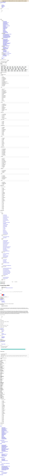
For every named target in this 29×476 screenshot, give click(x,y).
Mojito (3, 401)
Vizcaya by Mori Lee (5, 278)
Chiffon (3, 138)
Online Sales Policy (4, 334)
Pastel (3, 124)
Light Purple (3, 197)
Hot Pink (3, 199)
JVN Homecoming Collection (6, 273)
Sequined (3, 143)
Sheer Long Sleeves (4, 177)
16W (6, 69)
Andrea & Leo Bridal (5, 240)
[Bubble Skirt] (2, 367)
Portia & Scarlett (5, 231)
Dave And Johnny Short (6, 269)
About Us (3, 333)
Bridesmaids (3, 77)
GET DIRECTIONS (2, 341)
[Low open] (2, 372)
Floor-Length (3, 151)
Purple (3, 408)
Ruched (3, 110)
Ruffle (3, 133)
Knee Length (3, 152)
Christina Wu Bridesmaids (6, 253)
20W (13, 69)
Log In (2, 7)
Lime (3, 403)
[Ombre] (1, 375)
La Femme (4, 228)
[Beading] (2, 377)
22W (16, 69)
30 (24, 355)
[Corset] (2, 369)
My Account (3, 5)
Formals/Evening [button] (2, 457)
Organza (3, 142)
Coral (3, 203)
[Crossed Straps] (2, 371)
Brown (3, 206)
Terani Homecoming (5, 274)
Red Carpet (3, 85)
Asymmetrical (4, 149)
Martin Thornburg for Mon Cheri (7, 246)
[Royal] (3, 294)
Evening (3, 80)
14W (3, 69)
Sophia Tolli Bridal (4, 450)
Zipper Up (3, 117)
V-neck (3, 167)
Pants (3, 94)
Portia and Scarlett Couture (6, 236)
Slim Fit (3, 172)
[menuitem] (15, 5)
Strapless (3, 184)
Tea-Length (3, 154)
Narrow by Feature (3, 74)
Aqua (3, 191)
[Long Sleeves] (2, 393)
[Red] (2, 294)
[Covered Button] (2, 370)
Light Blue (3, 405)
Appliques (3, 127)
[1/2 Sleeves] (2, 392)
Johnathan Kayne (5, 225)
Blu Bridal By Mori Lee (5, 243)
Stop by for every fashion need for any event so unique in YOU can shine (14, 0)
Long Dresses (3, 93)
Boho (3, 89)
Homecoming (3, 82)
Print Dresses (3, 95)
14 (13, 355)
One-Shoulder (4, 162)
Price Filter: (2, 62)
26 (16, 68)
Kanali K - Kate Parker (5, 255)
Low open (3, 116)
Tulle (3, 145)
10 (10, 355)
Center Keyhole (4, 105)
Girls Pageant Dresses (4, 81)
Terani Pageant (4, 237)
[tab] (15, 223)
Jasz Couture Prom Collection (6, 222)
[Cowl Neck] (2, 386)
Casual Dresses (4, 78)
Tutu (2, 100)
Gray (3, 207)
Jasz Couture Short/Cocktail (6, 270)
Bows (3, 128)
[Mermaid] (2, 390)
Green (3, 190)
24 (13, 68)
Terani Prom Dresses (4, 438)
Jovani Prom (4, 223)
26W (23, 69)
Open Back (3, 108)
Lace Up (3, 115)
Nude (3, 417)
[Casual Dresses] (3, 362)
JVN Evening (4, 260)
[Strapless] (2, 397)
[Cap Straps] (2, 395)
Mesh (3, 141)
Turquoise (3, 192)
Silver (3, 208)
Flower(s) (3, 131)
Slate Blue (3, 193)
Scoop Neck (3, 164)
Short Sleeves (3, 178)
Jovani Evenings (5, 259)
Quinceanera (3, 84)
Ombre (3, 123)
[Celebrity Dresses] (2, 368)
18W (9, 69)
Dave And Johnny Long (6, 220)
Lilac (3, 196)
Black (3, 419)
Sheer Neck (3, 165)
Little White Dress (4, 92)
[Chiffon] (1, 380)
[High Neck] (2, 387)
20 (17, 355)
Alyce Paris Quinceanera (6, 277)
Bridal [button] (3, 238)
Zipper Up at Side (4, 118)
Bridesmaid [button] (1, 452)
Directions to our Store (2, 2)
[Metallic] (1, 374)
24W (19, 69)
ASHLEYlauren (3, 427)
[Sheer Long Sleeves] (2, 394)
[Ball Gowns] (2, 364)
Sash (2, 134)
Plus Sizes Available (4, 109)
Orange (3, 415)
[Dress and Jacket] (2, 365)
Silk (2, 144)
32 (24, 68)
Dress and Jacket (4, 90)
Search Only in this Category (4, 61)
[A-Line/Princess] (2, 389)
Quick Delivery (11, 287)
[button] (2, 20)
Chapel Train (3, 150)
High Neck (3, 159)
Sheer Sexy (3, 96)
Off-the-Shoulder (4, 161)
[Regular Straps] (2, 396)
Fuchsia (3, 412)
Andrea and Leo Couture (4, 428)
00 (3, 355)
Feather (3, 130)
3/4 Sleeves (3, 176)
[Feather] (1, 381)
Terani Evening (5, 261)
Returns (2, 331)
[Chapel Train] (1, 384)
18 (5, 68)
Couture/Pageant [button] (2, 440)
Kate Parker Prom (4, 429)
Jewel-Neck (3, 160)
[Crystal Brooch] (2, 378)
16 (2, 68)
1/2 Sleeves (3, 175)
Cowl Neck (3, 158)
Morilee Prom (4, 230)
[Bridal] (3, 361)
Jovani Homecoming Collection (6, 271)
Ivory (3, 204)
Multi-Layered (4, 107)
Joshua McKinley (5, 226)
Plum (3, 201)
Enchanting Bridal (5, 241)
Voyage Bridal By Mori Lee (5, 451)
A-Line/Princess (4, 170)
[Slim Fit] (2, 391)
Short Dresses (3, 97)
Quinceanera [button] (4, 275)
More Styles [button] (3, 279)
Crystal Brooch (4, 129)
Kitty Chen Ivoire (5, 245)
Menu (1, 19)
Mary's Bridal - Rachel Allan (6, 247)
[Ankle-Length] (1, 383)
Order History (3, 337)
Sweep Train (3, 153)
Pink (2, 198)
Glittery (3, 121)
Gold (3, 205)
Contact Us (3, 330)
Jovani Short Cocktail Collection (6, 272)
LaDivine (4, 227)
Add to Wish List (2, 298)
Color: (1, 293)
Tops (3, 99)
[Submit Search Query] (8, 345)
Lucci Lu (4, 229)
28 (19, 68)
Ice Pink (3, 410)
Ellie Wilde (4, 221)
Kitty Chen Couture (5, 244)
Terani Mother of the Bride (6, 262)
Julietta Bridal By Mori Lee (6, 242)
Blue (3, 194)
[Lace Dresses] (2, 366)
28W (26, 69)
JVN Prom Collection (5, 224)
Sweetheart (3, 166)
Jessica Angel (4, 254)
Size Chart (1, 299)
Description (3, 301)
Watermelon (3, 200)
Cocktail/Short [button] (2, 464)
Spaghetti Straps (4, 183)
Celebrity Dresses (4, 104)
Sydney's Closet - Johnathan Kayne (7, 265)
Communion (3, 79)
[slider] (25, 349)
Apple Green (3, 189)
